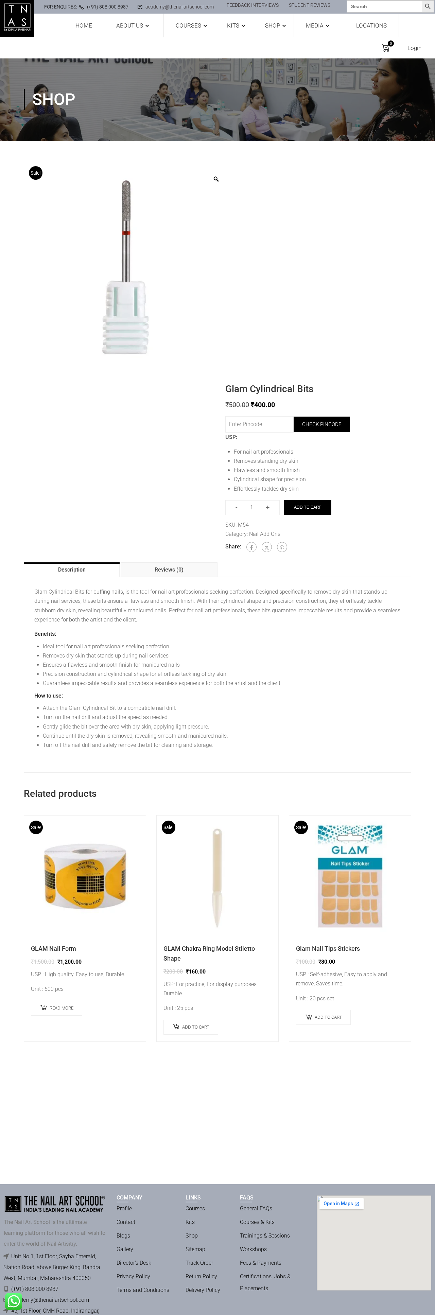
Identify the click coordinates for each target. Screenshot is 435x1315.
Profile (124, 1208)
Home (83, 25)
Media (315, 25)
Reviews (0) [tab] (169, 569)
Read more (61, 1008)
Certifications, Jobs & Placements (265, 1282)
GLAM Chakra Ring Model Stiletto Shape (209, 953)
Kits (233, 25)
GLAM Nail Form (53, 948)
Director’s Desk (134, 1263)
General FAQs (256, 1208)
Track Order (199, 1263)
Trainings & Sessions (265, 1235)
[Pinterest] (282, 547)
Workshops (253, 1249)
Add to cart (307, 507)
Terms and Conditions (143, 1290)
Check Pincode (322, 424)
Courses (188, 25)
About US (129, 25)
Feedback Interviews (253, 5)
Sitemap (195, 1249)
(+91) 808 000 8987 (107, 7)
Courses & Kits (257, 1222)
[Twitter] (267, 547)
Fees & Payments (260, 1263)
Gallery (125, 1249)
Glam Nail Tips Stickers (328, 948)
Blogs (123, 1235)
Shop (272, 25)
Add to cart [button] (195, 1027)
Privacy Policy (133, 1276)
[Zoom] (216, 179)
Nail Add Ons (264, 534)
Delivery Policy (203, 1290)
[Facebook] (251, 547)
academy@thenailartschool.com (179, 7)
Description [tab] (72, 569)
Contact (126, 1222)
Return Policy (201, 1276)
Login (414, 48)
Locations (371, 25)
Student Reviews (309, 5)
